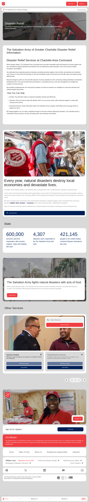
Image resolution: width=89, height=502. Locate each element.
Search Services (64, 325)
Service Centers (81, 9)
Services (65, 499)
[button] (66, 380)
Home (11, 452)
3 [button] (78, 380)
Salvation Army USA (26, 460)
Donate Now (12, 295)
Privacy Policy (7, 478)
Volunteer (76, 452)
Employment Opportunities (57, 452)
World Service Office (72, 460)
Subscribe (70, 429)
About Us (34, 499)
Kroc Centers (76, 463)
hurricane (30, 203)
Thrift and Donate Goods (49, 460)
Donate (82, 3)
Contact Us (78, 418)
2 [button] (75, 380)
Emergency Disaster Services (18, 463)
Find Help (70, 3)
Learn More (24, 367)
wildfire (12, 203)
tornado (22, 203)
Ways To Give (24, 452)
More (83, 498)
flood (17, 203)
